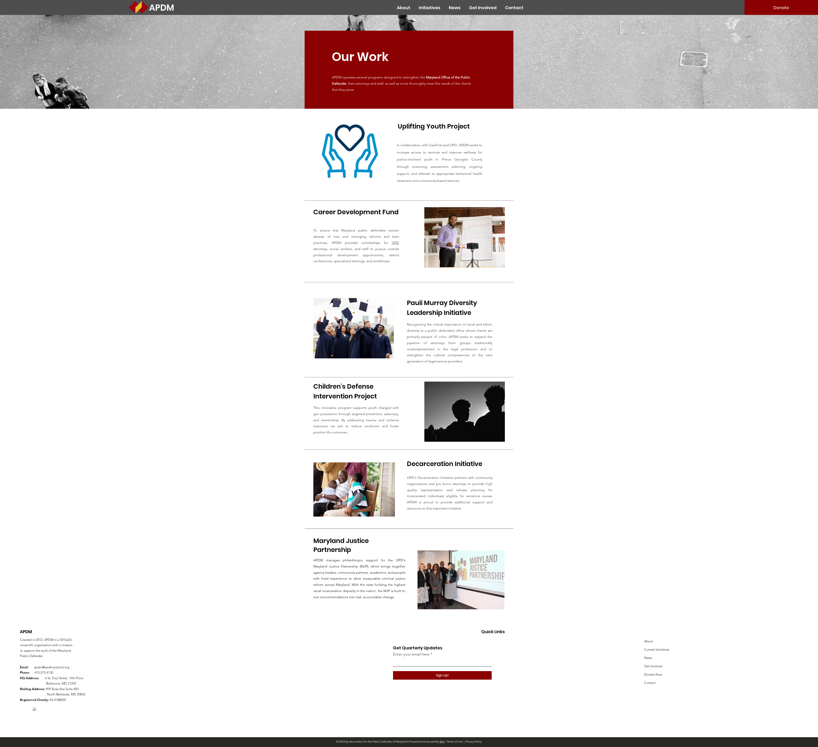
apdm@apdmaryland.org (51, 667)
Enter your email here (411, 654)
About (648, 641)
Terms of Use (454, 741)
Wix (442, 741)
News (648, 658)
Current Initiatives (656, 649)
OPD (395, 243)
